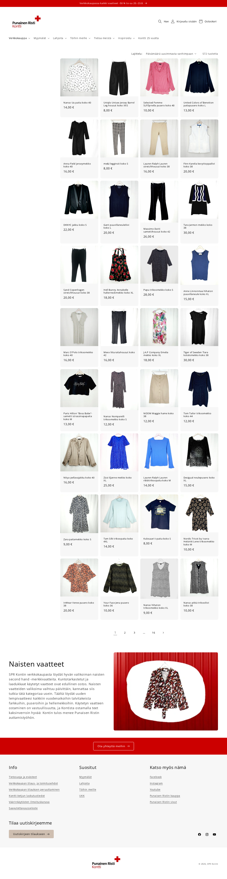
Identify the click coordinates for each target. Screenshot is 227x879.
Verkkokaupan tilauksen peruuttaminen (34, 789)
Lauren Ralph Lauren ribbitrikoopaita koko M (157, 479)
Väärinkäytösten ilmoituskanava (29, 801)
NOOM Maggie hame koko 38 (158, 415)
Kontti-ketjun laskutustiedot (27, 795)
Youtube (155, 789)
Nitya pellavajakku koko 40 (79, 477)
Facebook (156, 777)
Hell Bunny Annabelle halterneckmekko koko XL (119, 291)
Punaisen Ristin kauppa (165, 795)
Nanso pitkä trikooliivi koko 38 (196, 604)
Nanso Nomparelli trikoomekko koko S (115, 418)
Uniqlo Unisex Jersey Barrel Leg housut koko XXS (119, 104)
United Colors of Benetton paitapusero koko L (199, 104)
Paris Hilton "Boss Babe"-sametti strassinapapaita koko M (77, 416)
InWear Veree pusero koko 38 (78, 604)
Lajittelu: (136, 53)
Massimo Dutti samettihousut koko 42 (156, 230)
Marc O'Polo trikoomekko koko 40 (78, 354)
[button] (19, 38)
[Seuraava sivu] (163, 633)
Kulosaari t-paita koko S (157, 538)
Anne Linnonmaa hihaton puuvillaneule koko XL (198, 293)
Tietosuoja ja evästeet (23, 777)
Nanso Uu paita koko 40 (77, 102)
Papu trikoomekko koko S (158, 289)
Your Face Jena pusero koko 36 (116, 604)
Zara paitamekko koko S (77, 539)
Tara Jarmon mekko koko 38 (198, 226)
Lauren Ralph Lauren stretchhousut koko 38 (156, 165)
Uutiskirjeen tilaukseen (29, 834)
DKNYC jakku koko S (75, 224)
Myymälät (85, 777)
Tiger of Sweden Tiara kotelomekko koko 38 (196, 354)
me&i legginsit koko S (116, 163)
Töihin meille (87, 789)
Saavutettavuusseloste (23, 808)
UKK (82, 795)
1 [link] (115, 632)
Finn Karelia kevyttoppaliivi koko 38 (199, 165)
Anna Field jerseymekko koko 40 (77, 165)
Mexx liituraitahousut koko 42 (119, 354)
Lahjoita (84, 783)
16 (153, 632)
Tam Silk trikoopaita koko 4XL (118, 540)
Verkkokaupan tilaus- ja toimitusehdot (33, 783)
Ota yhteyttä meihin (111, 746)
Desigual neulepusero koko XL (199, 479)
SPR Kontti (212, 863)
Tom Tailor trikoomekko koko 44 (197, 415)
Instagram (156, 783)
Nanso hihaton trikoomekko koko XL (155, 607)
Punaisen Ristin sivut (163, 801)
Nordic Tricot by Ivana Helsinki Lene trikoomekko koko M (199, 541)
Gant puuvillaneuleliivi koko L (116, 226)
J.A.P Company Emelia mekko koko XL (155, 354)
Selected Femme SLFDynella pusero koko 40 (159, 104)
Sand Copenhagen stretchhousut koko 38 (76, 291)
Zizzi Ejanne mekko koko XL (118, 479)
